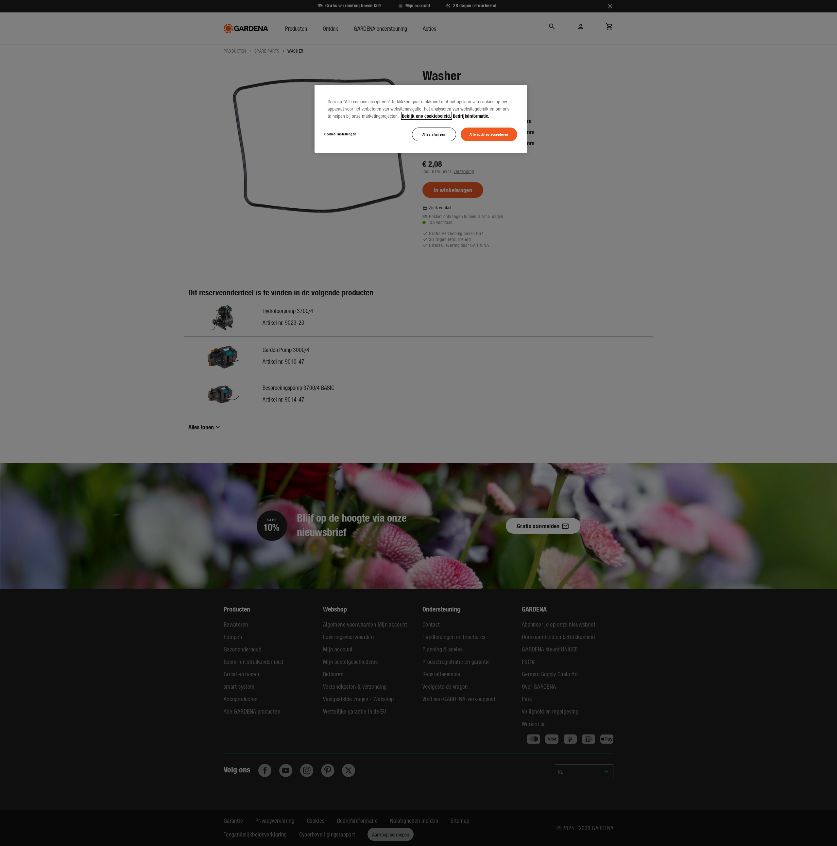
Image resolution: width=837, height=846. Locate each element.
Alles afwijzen (434, 134)
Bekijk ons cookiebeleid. (426, 115)
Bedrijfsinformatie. (471, 115)
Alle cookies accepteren (489, 134)
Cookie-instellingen (340, 133)
